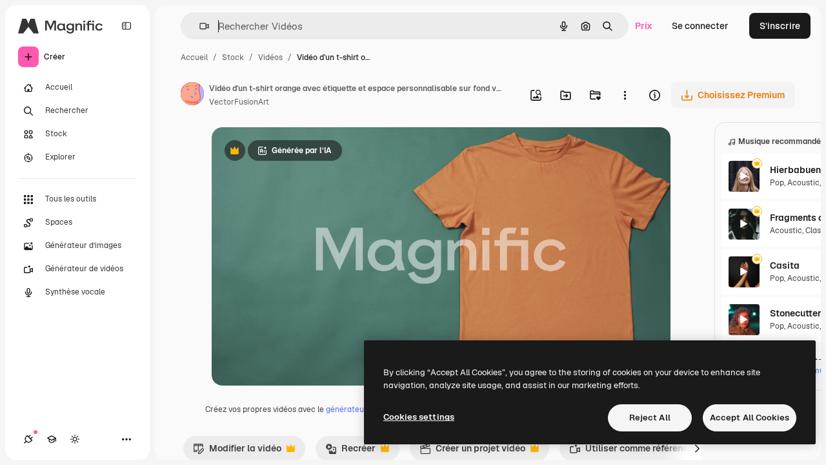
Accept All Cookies (749, 417)
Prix (643, 26)
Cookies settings (418, 416)
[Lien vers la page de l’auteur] (192, 95)
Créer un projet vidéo (472, 451)
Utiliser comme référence (631, 451)
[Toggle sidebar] (126, 26)
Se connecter (700, 26)
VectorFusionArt (239, 102)
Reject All (649, 417)
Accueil (194, 57)
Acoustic (803, 183)
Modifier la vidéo (237, 451)
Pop (777, 183)
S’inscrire (780, 26)
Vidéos (270, 57)
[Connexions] (28, 439)
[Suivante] (697, 448)
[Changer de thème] (75, 439)
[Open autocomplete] (199, 26)
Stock (233, 57)
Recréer (350, 451)
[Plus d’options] (625, 95)
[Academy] (51, 439)
